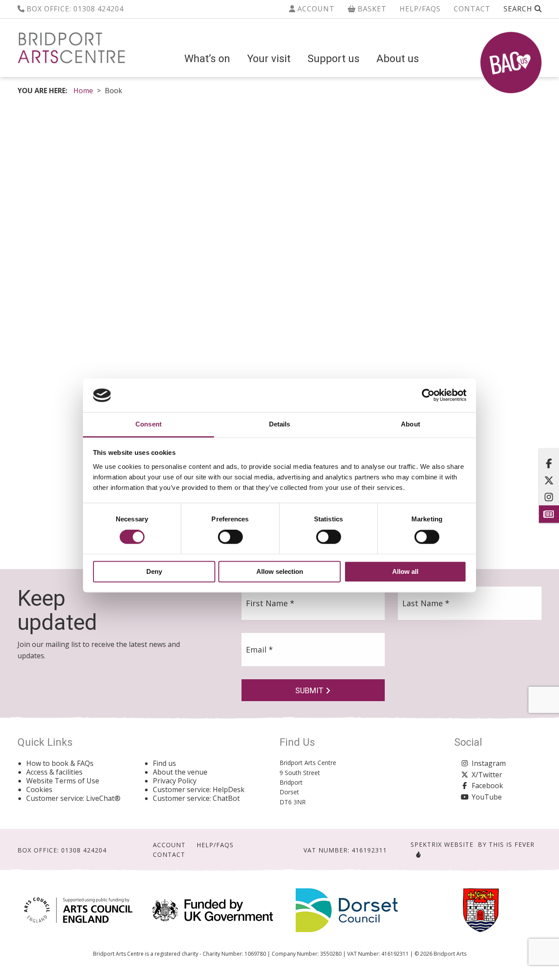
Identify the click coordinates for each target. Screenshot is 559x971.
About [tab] (410, 424)
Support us (333, 58)
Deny (154, 571)
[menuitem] (207, 58)
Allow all (405, 571)
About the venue (180, 771)
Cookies (39, 789)
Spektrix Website (442, 844)
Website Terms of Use (62, 780)
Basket (370, 8)
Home (83, 90)
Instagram (489, 763)
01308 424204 (98, 9)
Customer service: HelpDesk (199, 789)
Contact (472, 8)
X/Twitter (487, 774)
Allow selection (279, 571)
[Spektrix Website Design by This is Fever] (417, 854)
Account (315, 8)
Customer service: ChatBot (196, 798)
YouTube (487, 797)
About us (397, 58)
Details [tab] (279, 424)
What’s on (207, 58)
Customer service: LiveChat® (73, 798)
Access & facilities (54, 771)
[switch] (230, 537)
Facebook (487, 785)
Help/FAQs (420, 8)
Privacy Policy (175, 780)
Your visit (268, 58)
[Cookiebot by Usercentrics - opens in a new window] (428, 395)
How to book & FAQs (59, 763)
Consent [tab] (148, 424)
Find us (164, 763)
